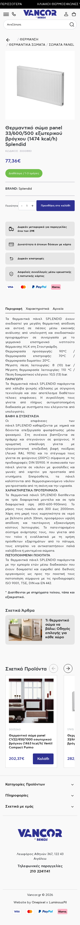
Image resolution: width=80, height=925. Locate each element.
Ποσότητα (11, 205)
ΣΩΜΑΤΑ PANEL (61, 44)
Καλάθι (43, 759)
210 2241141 (40, 871)
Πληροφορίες (16, 795)
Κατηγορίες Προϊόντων (25, 784)
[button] (68, 668)
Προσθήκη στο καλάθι (55, 205)
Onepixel (38, 902)
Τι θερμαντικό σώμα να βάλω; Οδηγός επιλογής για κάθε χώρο (57, 629)
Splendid (25, 188)
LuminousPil (58, 902)
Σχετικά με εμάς (19, 806)
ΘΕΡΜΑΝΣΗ (29, 39)
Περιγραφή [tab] (13, 308)
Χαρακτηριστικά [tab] (37, 308)
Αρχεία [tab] (58, 308)
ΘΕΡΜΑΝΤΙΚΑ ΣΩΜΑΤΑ (27, 44)
